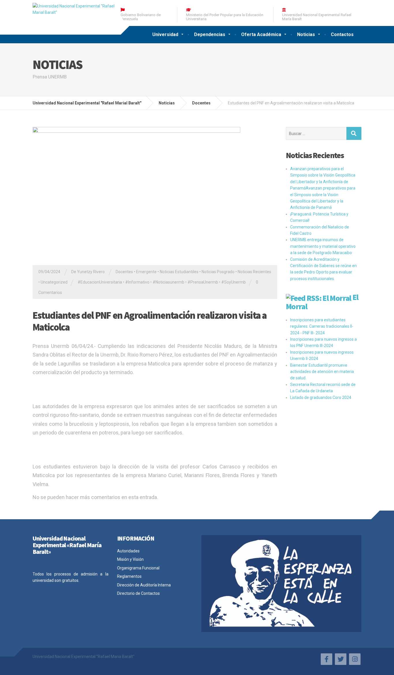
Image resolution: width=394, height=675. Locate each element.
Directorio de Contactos (138, 593)
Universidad (165, 34)
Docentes (124, 271)
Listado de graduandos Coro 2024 (320, 397)
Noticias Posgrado (218, 271)
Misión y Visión (130, 559)
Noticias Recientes (254, 271)
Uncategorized (54, 282)
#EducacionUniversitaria (100, 282)
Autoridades (128, 551)
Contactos (342, 34)
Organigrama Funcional (138, 568)
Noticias (306, 34)
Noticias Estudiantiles (179, 271)
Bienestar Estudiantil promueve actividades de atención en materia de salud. (322, 371)
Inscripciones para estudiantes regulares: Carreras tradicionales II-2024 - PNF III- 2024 (321, 326)
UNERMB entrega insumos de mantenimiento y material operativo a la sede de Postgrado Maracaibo (323, 246)
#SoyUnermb (233, 282)
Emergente (146, 271)
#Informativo (137, 282)
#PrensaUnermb (202, 282)
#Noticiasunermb (168, 282)
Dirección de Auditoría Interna (144, 585)
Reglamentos (129, 576)
